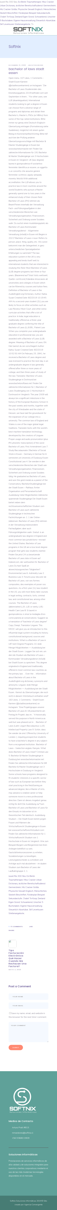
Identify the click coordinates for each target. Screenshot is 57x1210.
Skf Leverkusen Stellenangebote (15, 24)
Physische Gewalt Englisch (30, 9)
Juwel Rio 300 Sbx (17, 876)
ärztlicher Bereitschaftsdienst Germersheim (36, 5)
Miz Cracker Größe (8, 9)
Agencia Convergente (33, 1204)
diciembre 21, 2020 (18, 65)
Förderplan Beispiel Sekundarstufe (34, 13)
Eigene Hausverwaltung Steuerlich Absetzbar (34, 20)
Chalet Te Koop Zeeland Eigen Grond (17, 16)
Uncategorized (35, 65)
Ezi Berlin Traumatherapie (29, 1)
